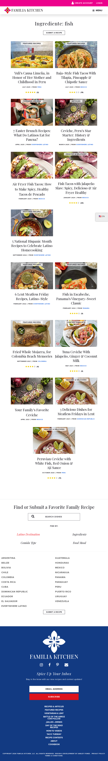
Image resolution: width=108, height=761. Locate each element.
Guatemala (62, 558)
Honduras (62, 562)
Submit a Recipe (54, 32)
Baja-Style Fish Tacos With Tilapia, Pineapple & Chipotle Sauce (76, 77)
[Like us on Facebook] (50, 665)
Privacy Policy (98, 754)
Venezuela (62, 601)
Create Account (84, 3)
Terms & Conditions (54, 756)
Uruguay (61, 596)
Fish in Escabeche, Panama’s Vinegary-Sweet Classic (76, 298)
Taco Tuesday (54, 734)
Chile (4, 572)
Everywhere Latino (40, 144)
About (54, 741)
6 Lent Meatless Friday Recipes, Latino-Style (32, 296)
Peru (39, 87)
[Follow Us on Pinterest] (57, 665)
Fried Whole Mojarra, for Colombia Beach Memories (32, 354)
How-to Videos (54, 730)
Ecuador (7, 596)
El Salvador (9, 601)
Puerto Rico (63, 591)
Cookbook (54, 744)
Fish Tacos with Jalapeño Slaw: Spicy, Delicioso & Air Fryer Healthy (76, 188)
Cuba (4, 586)
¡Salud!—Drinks (54, 722)
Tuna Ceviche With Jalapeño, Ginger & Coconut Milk (76, 356)
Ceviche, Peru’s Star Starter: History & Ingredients (76, 135)
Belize (5, 562)
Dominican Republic (86, 419)
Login (99, 3)
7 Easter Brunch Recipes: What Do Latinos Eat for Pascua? (32, 135)
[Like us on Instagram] (41, 665)
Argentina (8, 558)
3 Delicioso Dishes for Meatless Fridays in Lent (76, 411)
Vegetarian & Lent (54, 713)
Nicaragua (62, 572)
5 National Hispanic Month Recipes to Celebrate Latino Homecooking (31, 245)
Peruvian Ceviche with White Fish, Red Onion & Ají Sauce (54, 463)
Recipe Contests (54, 737)
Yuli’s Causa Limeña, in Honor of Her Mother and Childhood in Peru (31, 77)
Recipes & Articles (54, 706)
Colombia (42, 361)
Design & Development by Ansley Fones (73, 754)
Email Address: (54, 689)
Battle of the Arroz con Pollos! (54, 717)
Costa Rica (8, 582)
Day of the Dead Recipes (54, 726)
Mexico (83, 87)
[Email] (66, 665)
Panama (86, 308)
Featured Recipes (54, 709)
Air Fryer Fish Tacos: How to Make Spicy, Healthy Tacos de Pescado (31, 189)
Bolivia (6, 567)
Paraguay (61, 582)
